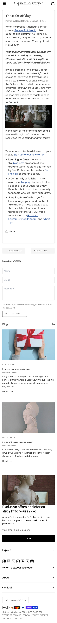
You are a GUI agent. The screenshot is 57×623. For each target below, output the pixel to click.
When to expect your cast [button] (17, 567)
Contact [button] (7, 587)
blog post (18, 163)
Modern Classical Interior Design (17, 442)
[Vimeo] (32, 561)
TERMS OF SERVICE (11, 615)
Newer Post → (43, 251)
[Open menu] (4, 3)
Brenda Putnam (27, 219)
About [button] (6, 577)
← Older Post (14, 251)
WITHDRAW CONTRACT (13, 618)
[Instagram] (8, 561)
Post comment (14, 314)
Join (28, 538)
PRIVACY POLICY (31, 615)
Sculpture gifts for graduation (16, 369)
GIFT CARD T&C (35, 612)
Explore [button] (6, 550)
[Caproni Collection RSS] (53, 324)
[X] (13, 561)
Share (12, 231)
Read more (7, 391)
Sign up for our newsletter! (29, 154)
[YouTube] (22, 561)
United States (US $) (14, 600)
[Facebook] (4, 561)
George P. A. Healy (25, 30)
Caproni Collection (12, 612)
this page (25, 182)
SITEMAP (44, 615)
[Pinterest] (27, 561)
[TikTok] (18, 561)
